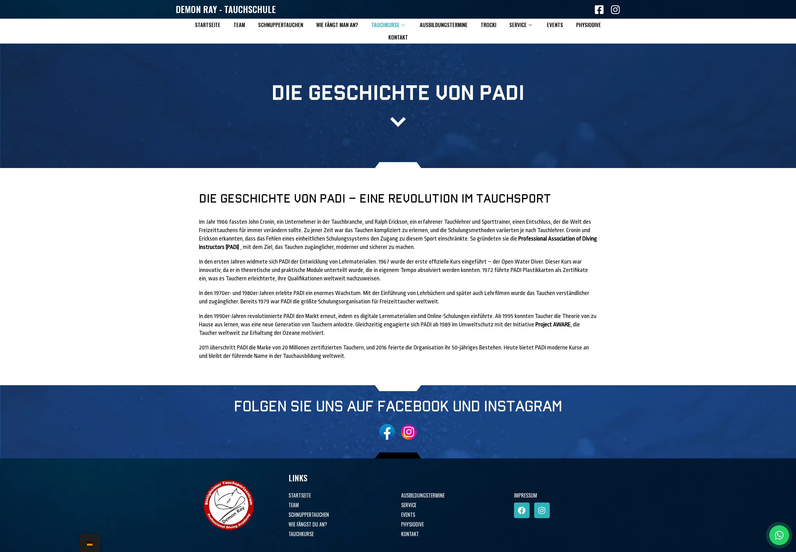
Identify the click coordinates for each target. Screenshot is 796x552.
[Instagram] (542, 510)
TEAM (294, 505)
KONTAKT (410, 534)
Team (239, 25)
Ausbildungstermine (444, 25)
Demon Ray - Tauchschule (226, 9)
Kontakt (398, 37)
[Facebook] (522, 510)
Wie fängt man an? (337, 25)
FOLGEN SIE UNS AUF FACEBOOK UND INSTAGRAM (398, 407)
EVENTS (408, 514)
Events (555, 25)
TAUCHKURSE (301, 534)
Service (518, 25)
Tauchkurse (385, 25)
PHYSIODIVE (412, 524)
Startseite (207, 25)
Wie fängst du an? (308, 524)
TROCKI (488, 25)
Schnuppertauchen (280, 25)
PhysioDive (588, 25)
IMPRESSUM (525, 495)
